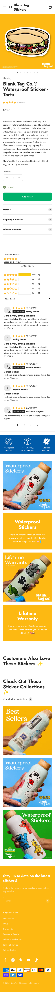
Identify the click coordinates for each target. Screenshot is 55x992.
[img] (19, 308)
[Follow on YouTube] (28, 960)
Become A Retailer (11, 934)
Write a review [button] (27, 265)
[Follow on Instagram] (13, 960)
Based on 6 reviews (13, 261)
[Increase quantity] (19, 178)
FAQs (5, 923)
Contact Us (8, 929)
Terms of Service (10, 944)
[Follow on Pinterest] (21, 960)
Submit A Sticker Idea (12, 939)
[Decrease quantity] (7, 178)
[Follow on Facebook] (5, 960)
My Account (8, 918)
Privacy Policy (9, 950)
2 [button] (24, 425)
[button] (10, 102)
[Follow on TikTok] (36, 960)
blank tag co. (9, 78)
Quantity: (7, 171)
